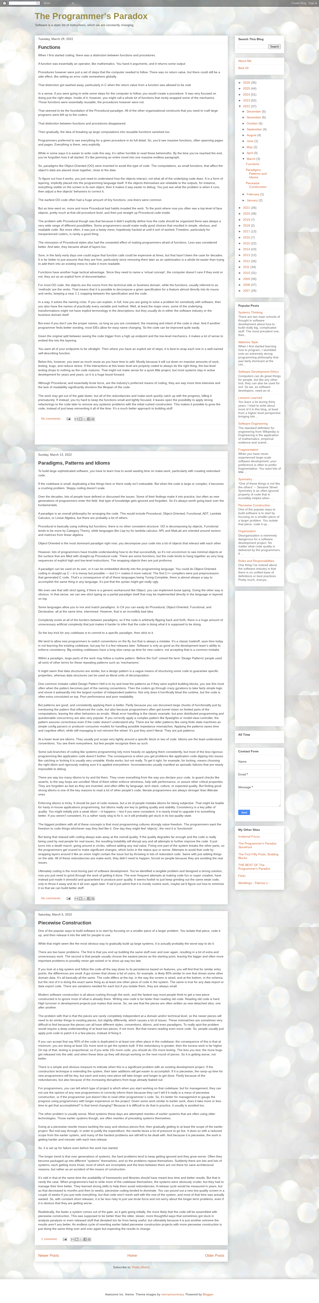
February (253, 194)
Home (132, 1255)
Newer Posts (48, 1255)
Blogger (208, 1294)
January (253, 200)
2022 (247, 106)
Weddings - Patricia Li (253, 883)
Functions (49, 47)
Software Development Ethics (258, 371)
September (255, 129)
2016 (247, 237)
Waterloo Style (248, 342)
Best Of (243, 68)
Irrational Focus (249, 836)
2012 (247, 261)
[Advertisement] (131, 434)
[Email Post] (68, 418)
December (254, 111)
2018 (247, 225)
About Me (245, 61)
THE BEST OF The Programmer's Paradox (254, 866)
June (250, 141)
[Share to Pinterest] (93, 419)
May (250, 147)
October (253, 123)
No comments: (51, 418)
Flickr (242, 875)
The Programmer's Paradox (91, 16)
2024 (247, 94)
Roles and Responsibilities (256, 561)
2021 (247, 207)
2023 (247, 100)
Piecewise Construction (64, 923)
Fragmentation (248, 449)
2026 (247, 82)
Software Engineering (253, 423)
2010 (247, 273)
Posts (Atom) (141, 1267)
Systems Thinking (250, 312)
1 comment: (49, 1239)
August (252, 135)
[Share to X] (84, 419)
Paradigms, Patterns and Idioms (74, 463)
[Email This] (76, 419)
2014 (247, 249)
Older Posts (214, 1255)
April (250, 153)
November (254, 117)
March (251, 159)
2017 (247, 231)
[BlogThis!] (80, 419)
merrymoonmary (172, 1294)
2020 (247, 213)
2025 (247, 88)
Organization (247, 531)
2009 (247, 279)
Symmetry (245, 479)
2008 (247, 284)
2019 (247, 219)
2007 (247, 290)
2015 (247, 243)
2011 (246, 267)
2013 (247, 255)
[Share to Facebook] (89, 419)
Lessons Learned (250, 397)
